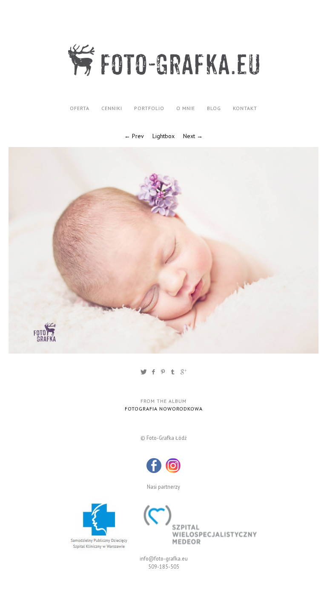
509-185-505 (163, 566)
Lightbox (163, 136)
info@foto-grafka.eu (164, 558)
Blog (214, 108)
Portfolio (149, 108)
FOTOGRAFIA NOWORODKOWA (164, 408)
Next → (193, 136)
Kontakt (245, 108)
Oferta (79, 108)
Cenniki (111, 108)
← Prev (134, 136)
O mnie (185, 108)
